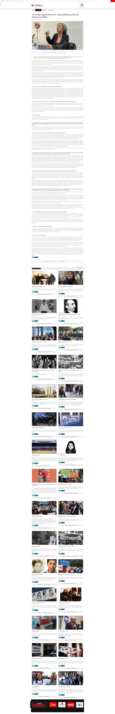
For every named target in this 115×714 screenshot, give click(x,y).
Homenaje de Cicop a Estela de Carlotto (38, 286)
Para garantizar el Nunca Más (63, 658)
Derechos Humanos (36, 268)
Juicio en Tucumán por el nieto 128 (37, 574)
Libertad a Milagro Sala (35, 686)
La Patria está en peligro (36, 546)
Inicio (33, 10)
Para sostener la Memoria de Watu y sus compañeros (66, 546)
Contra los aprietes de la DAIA (63, 631)
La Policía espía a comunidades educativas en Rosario (66, 516)
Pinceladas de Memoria (35, 631)
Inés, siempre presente (62, 455)
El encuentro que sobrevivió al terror (38, 314)
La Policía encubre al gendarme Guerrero (38, 427)
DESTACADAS (51, 10)
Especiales (44, 10)
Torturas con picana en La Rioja (37, 658)
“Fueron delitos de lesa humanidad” (64, 686)
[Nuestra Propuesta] (37, 5)
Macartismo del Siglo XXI (36, 455)
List (82, 267)
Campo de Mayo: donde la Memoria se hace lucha (39, 399)
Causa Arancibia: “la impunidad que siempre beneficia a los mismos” (69, 314)
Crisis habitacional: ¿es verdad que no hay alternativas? (67, 399)
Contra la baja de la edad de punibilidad (64, 484)
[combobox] (104, 1)
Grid (78, 267)
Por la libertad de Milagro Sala (37, 516)
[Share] (57, 257)
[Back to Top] (1, 713)
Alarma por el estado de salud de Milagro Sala (65, 286)
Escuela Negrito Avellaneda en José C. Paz (65, 427)
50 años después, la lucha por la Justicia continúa (66, 574)
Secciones (38, 10)
